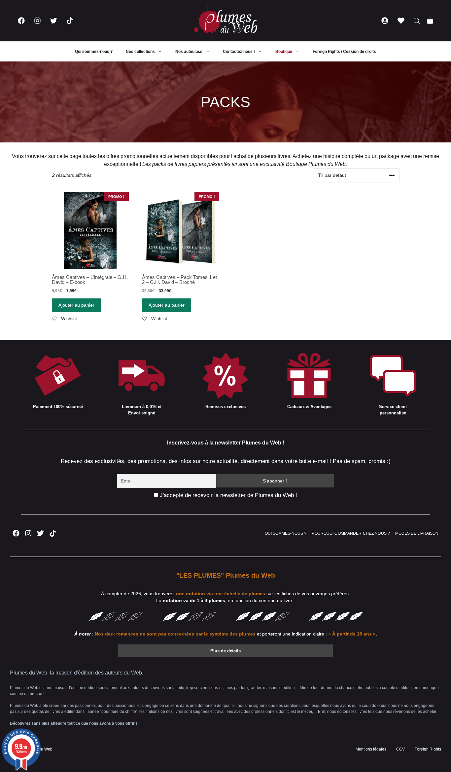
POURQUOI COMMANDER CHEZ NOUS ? (351, 533)
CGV (400, 749)
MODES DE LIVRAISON (416, 533)
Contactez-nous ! (239, 51)
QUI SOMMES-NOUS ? (285, 533)
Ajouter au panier (76, 305)
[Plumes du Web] (225, 20)
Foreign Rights (428, 749)
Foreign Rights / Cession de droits (344, 51)
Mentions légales (371, 749)
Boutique (283, 51)
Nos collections (140, 51)
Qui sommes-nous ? (94, 51)
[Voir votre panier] (430, 20)
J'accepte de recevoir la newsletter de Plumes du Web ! (227, 495)
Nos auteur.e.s (188, 51)
